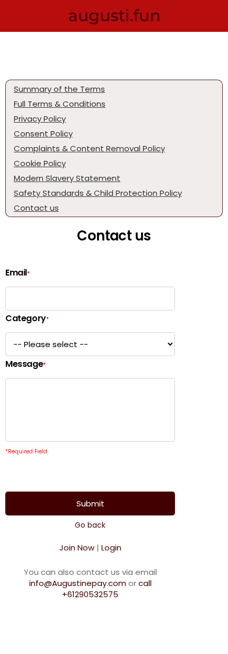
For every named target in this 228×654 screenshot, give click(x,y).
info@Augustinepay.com (77, 583)
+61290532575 (107, 589)
